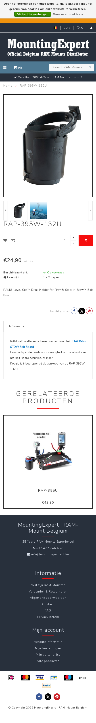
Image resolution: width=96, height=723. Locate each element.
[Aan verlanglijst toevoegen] (5, 240)
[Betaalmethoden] (11, 677)
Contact (48, 604)
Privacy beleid (48, 617)
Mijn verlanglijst (48, 655)
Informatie (17, 326)
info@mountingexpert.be (50, 554)
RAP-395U (48, 490)
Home (7, 86)
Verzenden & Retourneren (48, 592)
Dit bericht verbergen (32, 14)
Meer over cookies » (68, 14)
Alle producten (48, 661)
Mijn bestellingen (48, 648)
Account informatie (48, 642)
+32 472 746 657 (49, 548)
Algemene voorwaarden (48, 598)
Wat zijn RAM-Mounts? (48, 585)
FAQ (48, 611)
